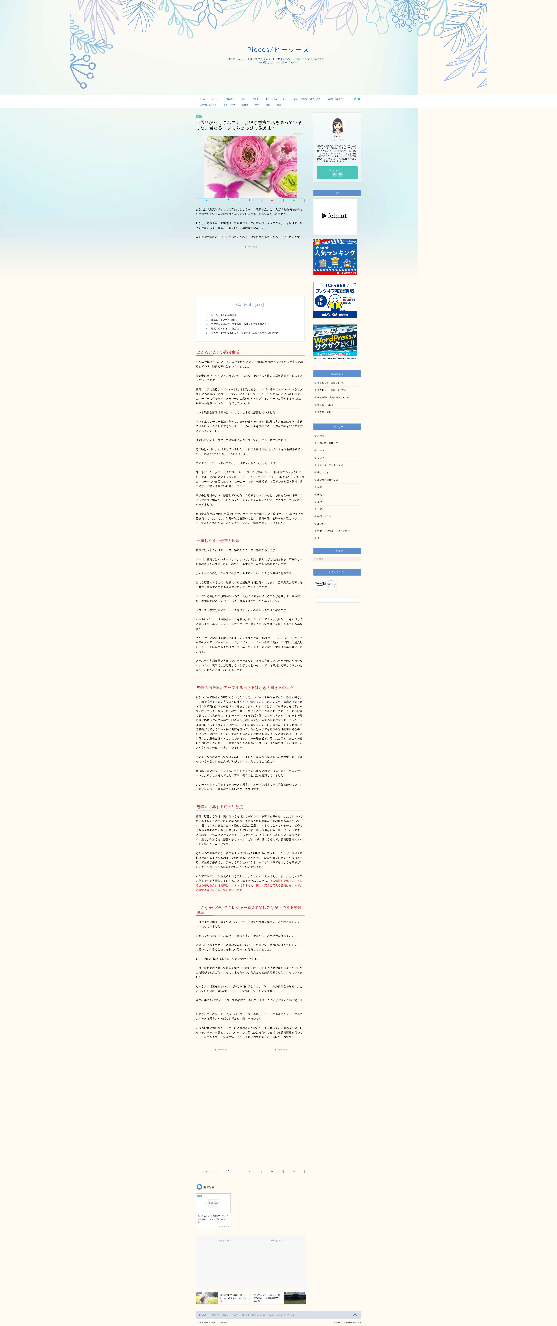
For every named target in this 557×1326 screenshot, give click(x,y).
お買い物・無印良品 (207, 105)
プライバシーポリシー (207, 1322)
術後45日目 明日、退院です (331, 390)
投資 (319, 494)
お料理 (245, 105)
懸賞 (268, 105)
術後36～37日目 (325, 412)
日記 (279, 105)
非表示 (259, 305)
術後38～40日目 (325, 405)
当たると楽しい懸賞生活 (224, 315)
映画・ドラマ (229, 105)
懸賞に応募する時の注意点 (225, 328)
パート (215, 99)
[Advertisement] (250, 269)
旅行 (244, 99)
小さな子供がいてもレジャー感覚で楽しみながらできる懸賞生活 (244, 332)
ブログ (256, 99)
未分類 (320, 523)
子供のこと (230, 99)
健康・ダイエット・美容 (276, 99)
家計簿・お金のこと (336, 99)
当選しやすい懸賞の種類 (224, 319)
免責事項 (223, 1322)
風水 (257, 105)
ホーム (202, 99)
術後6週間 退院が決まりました (333, 397)
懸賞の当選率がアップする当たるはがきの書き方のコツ (240, 324)
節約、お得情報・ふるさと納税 (307, 99)
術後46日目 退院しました (330, 383)
